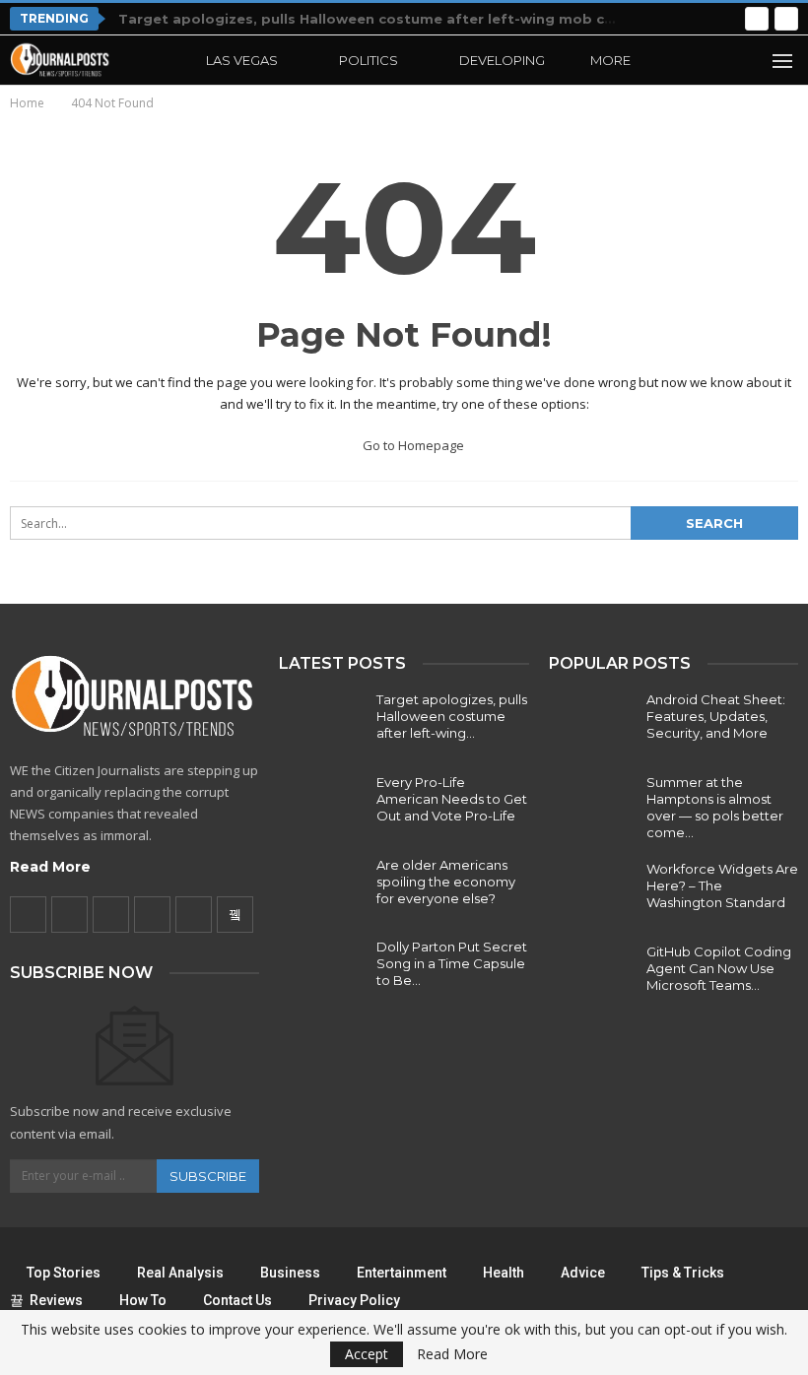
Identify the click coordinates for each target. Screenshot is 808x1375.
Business (290, 1272)
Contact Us (237, 1300)
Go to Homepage (412, 445)
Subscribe (207, 1176)
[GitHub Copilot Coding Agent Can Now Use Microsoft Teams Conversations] (591, 975)
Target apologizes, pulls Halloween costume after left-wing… (451, 716)
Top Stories (64, 1272)
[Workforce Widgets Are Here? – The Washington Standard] (591, 892)
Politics (368, 60)
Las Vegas (242, 60)
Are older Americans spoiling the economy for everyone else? (445, 881)
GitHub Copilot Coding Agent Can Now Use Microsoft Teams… (718, 968)
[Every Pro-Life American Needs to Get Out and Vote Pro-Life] (321, 805)
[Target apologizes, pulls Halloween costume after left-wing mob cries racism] (321, 722)
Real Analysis (180, 1272)
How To (143, 1300)
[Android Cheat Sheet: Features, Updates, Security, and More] (591, 722)
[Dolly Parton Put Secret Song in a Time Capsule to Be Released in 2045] (321, 970)
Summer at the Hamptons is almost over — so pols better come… (714, 807)
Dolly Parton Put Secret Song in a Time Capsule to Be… (451, 963)
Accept (366, 1353)
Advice (583, 1272)
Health (503, 1272)
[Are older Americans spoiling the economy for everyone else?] (321, 888)
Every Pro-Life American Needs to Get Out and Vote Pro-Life (451, 798)
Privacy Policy (354, 1300)
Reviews (56, 1300)
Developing (502, 60)
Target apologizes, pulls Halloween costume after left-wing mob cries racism (400, 19)
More (610, 60)
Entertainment (401, 1272)
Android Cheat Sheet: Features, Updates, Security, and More (715, 716)
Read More (50, 867)
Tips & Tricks (682, 1272)
